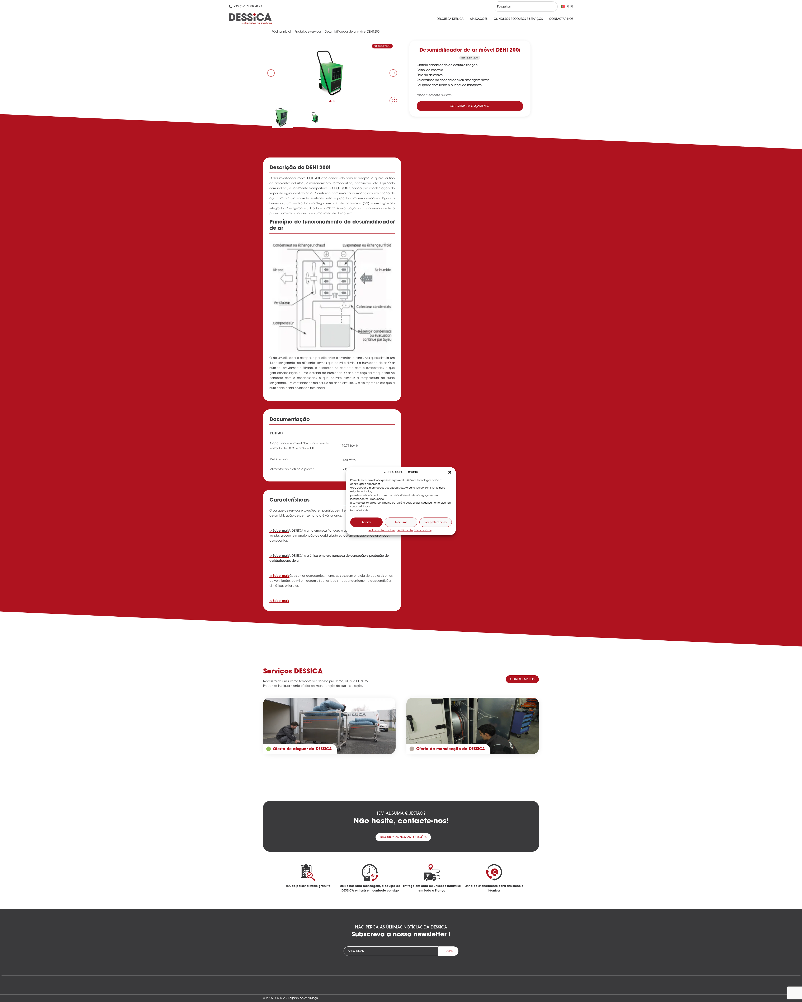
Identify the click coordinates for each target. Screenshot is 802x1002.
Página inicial (281, 31)
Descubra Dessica (450, 19)
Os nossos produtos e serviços (518, 19)
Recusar (401, 522)
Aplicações (478, 19)
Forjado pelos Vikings (303, 998)
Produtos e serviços (307, 31)
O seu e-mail (356, 951)
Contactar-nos (561, 19)
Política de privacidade (414, 530)
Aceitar (366, 522)
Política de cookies (382, 530)
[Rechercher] (550, 6)
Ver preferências (435, 522)
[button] (450, 472)
